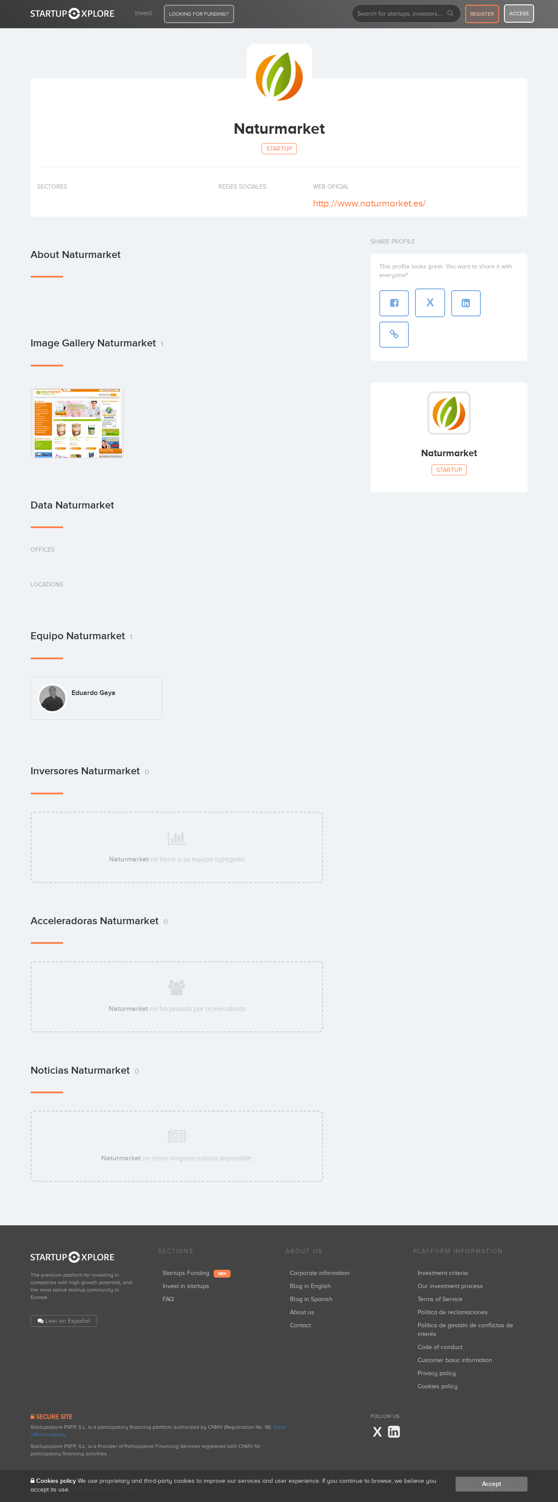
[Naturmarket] (77, 423)
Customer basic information (455, 1360)
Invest (143, 13)
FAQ (168, 1299)
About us (302, 1312)
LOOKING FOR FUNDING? (199, 14)
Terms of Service (440, 1299)
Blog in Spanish (311, 1299)
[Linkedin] (394, 1432)
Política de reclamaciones (453, 1312)
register (482, 14)
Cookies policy (438, 1386)
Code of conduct (440, 1347)
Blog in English (310, 1286)
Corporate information (320, 1273)
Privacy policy (437, 1373)
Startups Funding (194, 1273)
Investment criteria (443, 1273)
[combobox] (406, 13)
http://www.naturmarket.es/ (369, 203)
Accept (491, 1484)
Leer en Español (67, 1321)
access (519, 13)
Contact (300, 1325)
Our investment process (450, 1286)
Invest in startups (186, 1286)
